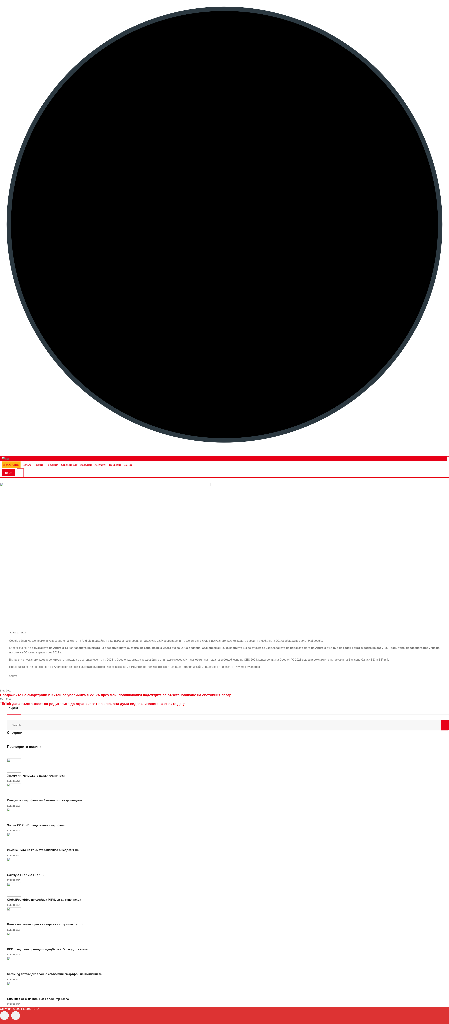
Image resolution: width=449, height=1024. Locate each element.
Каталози (86, 464)
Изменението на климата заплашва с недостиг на (43, 850)
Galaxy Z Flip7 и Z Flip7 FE (25, 875)
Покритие (115, 464)
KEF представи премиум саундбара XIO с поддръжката (47, 949)
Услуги (38, 464)
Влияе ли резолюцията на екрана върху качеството (44, 924)
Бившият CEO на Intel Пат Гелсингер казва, (38, 999)
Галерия (53, 464)
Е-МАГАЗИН (11, 464)
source (13, 675)
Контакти (100, 464)
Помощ (8, 473)
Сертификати (69, 464)
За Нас (128, 464)
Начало (27, 464)
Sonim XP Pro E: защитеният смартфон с (36, 825)
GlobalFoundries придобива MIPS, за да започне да (44, 899)
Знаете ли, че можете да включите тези (36, 775)
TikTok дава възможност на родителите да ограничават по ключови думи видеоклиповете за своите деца (93, 704)
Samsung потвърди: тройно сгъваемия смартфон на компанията (54, 974)
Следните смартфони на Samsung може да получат (44, 800)
